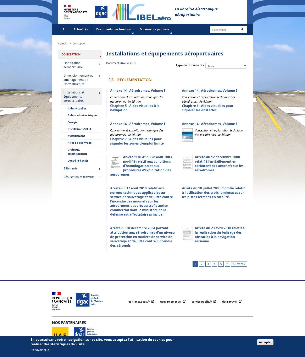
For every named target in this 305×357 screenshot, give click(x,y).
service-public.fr (202, 301)
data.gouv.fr (230, 301)
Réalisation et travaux (78, 177)
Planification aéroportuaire (73, 65)
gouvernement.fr (171, 301)
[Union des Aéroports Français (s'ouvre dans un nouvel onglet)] (62, 335)
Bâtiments (70, 168)
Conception (79, 43)
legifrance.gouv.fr (139, 301)
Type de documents (190, 65)
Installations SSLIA (80, 129)
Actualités (80, 29)
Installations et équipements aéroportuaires (73, 96)
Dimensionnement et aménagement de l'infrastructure (78, 80)
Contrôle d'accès (78, 160)
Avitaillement (76, 136)
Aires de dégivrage (80, 143)
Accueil (62, 43)
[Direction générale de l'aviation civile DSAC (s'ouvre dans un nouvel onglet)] (87, 335)
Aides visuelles (77, 108)
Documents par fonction (113, 29)
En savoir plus (39, 350)
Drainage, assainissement (77, 152)
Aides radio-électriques (82, 115)
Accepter (265, 342)
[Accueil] (143, 11)
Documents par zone (154, 29)
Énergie (72, 122)
